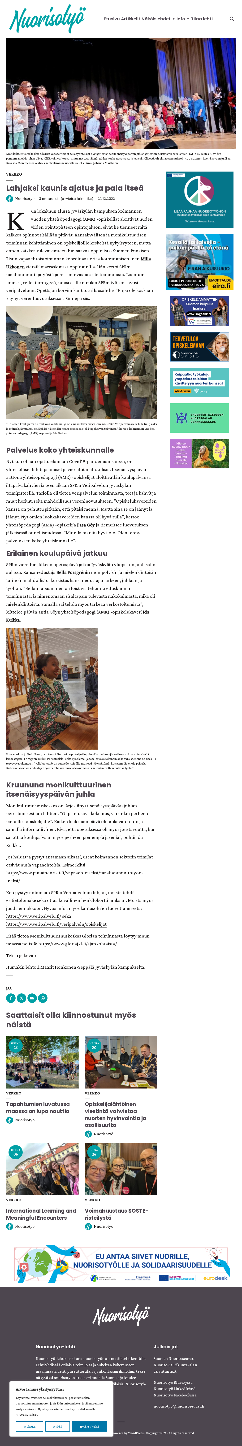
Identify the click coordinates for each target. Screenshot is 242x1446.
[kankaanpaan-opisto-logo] (199, 346)
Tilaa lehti (202, 19)
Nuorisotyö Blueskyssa (173, 1382)
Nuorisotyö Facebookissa (175, 1395)
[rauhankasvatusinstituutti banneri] (199, 199)
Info (181, 19)
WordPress (136, 1433)
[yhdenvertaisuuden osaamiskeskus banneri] (199, 417)
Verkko (14, 174)
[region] (61, 1409)
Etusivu (112, 19)
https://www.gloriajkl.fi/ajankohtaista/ (77, 943)
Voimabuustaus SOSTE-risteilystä (116, 1214)
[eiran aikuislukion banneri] (199, 261)
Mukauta (29, 1426)
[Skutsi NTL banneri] (199, 453)
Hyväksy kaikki (89, 1426)
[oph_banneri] (121, 1263)
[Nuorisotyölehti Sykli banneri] (199, 381)
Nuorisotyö (25, 198)
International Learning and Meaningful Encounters (41, 1214)
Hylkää (57, 1426)
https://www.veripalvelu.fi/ (33, 916)
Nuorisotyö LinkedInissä (175, 1388)
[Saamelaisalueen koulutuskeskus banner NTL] (199, 310)
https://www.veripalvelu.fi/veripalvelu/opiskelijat (56, 924)
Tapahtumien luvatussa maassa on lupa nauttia (38, 1108)
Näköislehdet (156, 19)
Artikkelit (130, 19)
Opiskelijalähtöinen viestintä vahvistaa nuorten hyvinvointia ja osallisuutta (115, 1115)
